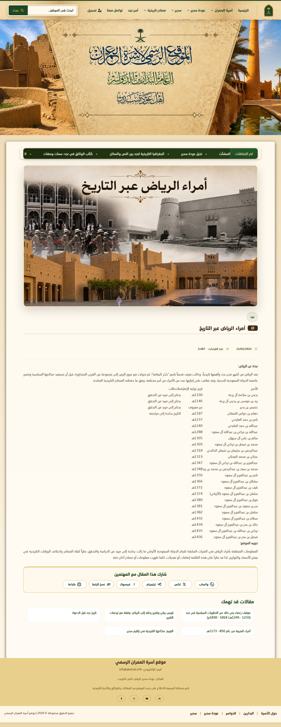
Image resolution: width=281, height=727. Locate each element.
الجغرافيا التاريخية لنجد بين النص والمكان (221, 154)
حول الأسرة (269, 713)
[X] (134, 698)
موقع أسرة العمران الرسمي (20, 713)
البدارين (248, 713)
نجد (252, 317)
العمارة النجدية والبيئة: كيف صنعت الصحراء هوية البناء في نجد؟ (68, 154)
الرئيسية (243, 10)
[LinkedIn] (159, 698)
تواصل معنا (115, 10)
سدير (178, 10)
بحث (16, 10)
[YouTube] (147, 698)
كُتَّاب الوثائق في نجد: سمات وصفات (152, 154)
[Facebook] (121, 698)
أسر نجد (133, 10)
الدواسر (231, 713)
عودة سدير (198, 10)
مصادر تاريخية (156, 10)
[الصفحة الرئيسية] (268, 10)
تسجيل (91, 10)
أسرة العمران (224, 10)
